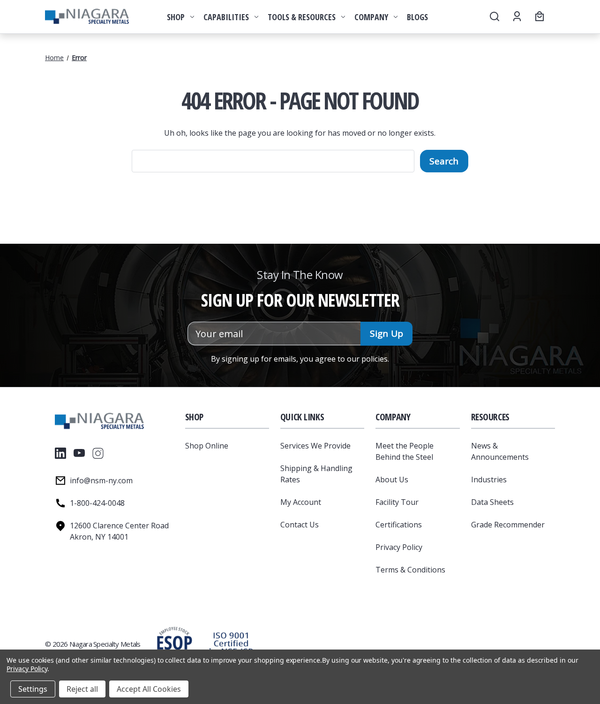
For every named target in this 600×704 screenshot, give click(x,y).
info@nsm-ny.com (101, 480)
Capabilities (226, 17)
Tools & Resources (302, 17)
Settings (32, 689)
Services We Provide (315, 446)
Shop (176, 17)
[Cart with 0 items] (538, 17)
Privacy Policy (398, 547)
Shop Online (206, 446)
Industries (489, 479)
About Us (391, 479)
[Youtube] (79, 453)
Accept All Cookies (149, 689)
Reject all (82, 689)
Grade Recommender (508, 524)
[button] (231, 643)
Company (371, 17)
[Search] (494, 17)
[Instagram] (98, 453)
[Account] (516, 17)
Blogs (417, 17)
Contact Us (299, 524)
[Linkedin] (60, 453)
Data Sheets (492, 502)
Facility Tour (397, 502)
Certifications (398, 524)
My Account (300, 502)
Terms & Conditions (410, 570)
